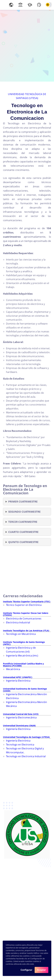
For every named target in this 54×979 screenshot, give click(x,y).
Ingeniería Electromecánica (21, 717)
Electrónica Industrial (18, 622)
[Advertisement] (27, 45)
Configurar (26, 969)
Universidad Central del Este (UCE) (21, 714)
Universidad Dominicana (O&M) (19, 725)
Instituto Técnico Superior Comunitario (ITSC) (26, 601)
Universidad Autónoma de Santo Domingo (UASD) (25, 689)
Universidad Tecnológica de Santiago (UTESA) (26, 737)
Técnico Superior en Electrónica (24, 605)
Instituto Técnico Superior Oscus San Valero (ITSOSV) (25, 614)
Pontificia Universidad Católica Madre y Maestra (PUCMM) (23, 664)
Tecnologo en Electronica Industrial (26, 756)
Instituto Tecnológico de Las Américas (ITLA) (26, 630)
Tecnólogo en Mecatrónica (21, 634)
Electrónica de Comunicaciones (23, 618)
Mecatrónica (13, 669)
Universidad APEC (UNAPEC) (17, 677)
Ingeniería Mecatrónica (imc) (22, 655)
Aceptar (41, 969)
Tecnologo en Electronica (20, 744)
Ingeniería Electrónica (18, 680)
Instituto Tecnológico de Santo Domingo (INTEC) (24, 643)
